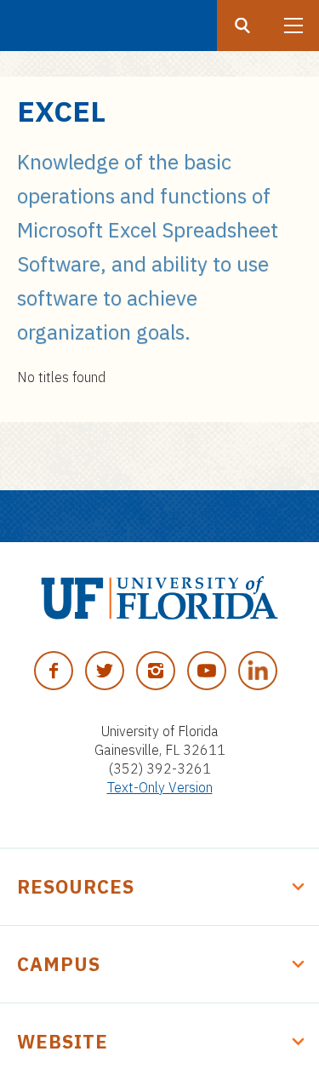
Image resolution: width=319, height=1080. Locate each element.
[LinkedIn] (257, 670)
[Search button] (242, 25)
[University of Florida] (159, 598)
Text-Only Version (160, 787)
